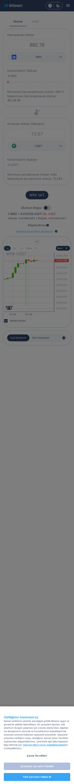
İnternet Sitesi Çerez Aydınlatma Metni (44, 745)
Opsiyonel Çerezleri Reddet (37, 766)
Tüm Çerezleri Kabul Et (37, 776)
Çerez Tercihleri (37, 755)
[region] (37, 745)
